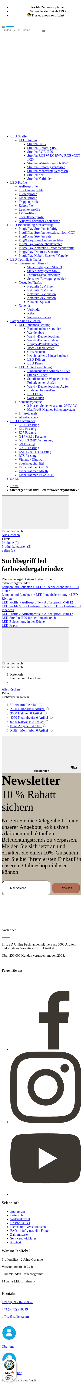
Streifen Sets (35, 175)
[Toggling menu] (3, 27)
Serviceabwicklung (23, 1238)
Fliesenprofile (28, 194)
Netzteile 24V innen (40, 290)
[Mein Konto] (34, 63)
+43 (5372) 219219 (15, 1309)
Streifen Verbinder (39, 178)
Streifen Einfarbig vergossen (46, 167)
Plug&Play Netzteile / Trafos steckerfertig (46, 248)
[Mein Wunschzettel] (34, 96)
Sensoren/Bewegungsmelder (46, 278)
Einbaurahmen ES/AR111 (36, 475)
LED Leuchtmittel (22, 421)
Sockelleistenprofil (31, 217)
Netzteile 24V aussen (41, 298)
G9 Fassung (27, 444)
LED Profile (18, 182)
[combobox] (21, 30)
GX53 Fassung (29, 448)
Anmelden (66, 888)
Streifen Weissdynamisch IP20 (47, 163)
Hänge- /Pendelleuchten (43, 344)
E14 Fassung (27, 429)
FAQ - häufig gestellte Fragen (30, 1230)
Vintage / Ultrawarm (32, 459)
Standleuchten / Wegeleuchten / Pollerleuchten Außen (48, 380)
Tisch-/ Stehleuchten (40, 348)
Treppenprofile (29, 202)
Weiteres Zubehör (39, 317)
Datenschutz (18, 1215)
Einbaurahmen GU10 (33, 467)
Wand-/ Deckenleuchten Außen (48, 386)
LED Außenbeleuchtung (35, 367)
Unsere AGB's (20, 1223)
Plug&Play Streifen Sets (35, 236)
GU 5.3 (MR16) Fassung (36, 440)
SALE (14, 479)
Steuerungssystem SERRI (44, 267)
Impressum (17, 1211)
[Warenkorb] (34, 129)
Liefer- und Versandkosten (28, 1227)
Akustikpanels (28, 417)
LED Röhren (36, 359)
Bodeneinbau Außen (41, 390)
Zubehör (24, 305)
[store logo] (16, 26)
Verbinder (33, 309)
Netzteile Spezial (38, 302)
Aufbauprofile (28, 186)
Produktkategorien (16, 546)
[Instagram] (45, 1122)
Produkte (10, 542)
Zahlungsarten (19, 1234)
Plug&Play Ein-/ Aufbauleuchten (41, 240)
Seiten (8, 550)
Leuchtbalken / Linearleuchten (47, 355)
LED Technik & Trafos (26, 259)
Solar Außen (35, 398)
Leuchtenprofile (29, 209)
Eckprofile (26, 205)
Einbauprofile (28, 198)
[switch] (9, 1377)
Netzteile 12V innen (40, 286)
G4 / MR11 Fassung (32, 436)
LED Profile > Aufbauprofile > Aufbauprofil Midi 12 (37, 602)
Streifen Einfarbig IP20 (42, 148)
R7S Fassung (28, 455)
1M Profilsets (28, 213)
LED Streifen (19, 136)
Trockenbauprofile (31, 190)
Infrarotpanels (28, 413)
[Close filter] (35, 512)
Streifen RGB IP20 (40, 151)
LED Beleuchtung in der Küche (23, 621)
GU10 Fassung (29, 425)
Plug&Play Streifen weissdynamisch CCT (47, 232)
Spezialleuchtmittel (31, 463)
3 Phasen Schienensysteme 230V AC (52, 405)
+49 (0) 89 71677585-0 (17, 1302)
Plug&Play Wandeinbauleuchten (40, 244)
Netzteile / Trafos (30, 282)
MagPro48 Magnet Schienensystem (51, 409)
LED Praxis (10, 625)
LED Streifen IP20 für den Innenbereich (29, 618)
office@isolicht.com (15, 1316)
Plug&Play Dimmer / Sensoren (39, 252)
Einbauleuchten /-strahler (44, 329)
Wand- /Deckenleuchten (43, 336)
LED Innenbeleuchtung (34, 325)
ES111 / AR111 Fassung (35, 452)
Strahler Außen (37, 375)
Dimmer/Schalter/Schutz (43, 275)
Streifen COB (36, 144)
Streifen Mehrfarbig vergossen (47, 171)
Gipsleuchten (36, 352)
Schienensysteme (30, 402)
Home (14, 486)
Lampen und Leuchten (25, 321)
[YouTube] (45, 1194)
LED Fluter (35, 394)
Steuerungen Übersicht (34, 263)
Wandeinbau (35, 332)
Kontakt (15, 1242)
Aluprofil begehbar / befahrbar (39, 221)
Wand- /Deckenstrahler (42, 340)
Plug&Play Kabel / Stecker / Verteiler (44, 255)
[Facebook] (45, 1049)
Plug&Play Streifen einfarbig (38, 228)
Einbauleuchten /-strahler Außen (48, 371)
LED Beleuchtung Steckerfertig (31, 225)
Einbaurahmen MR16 (33, 471)
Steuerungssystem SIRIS (43, 271)
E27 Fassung (27, 432)
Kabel (31, 313)
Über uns (8, 1346)
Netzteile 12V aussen (41, 294)
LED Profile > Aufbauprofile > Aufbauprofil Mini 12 (37, 614)
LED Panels (35, 363)
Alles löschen (11, 535)
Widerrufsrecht (20, 1219)
